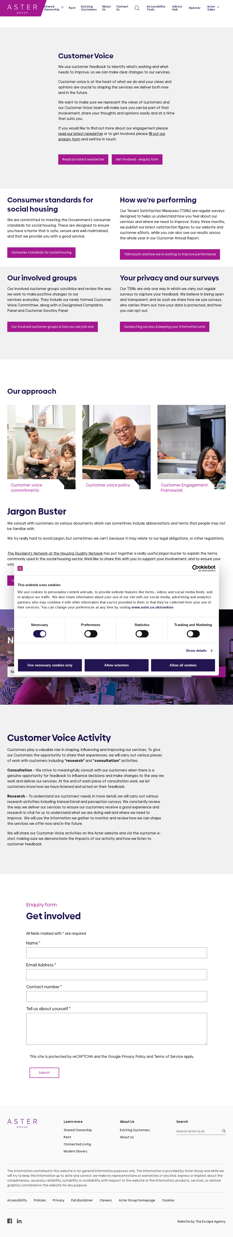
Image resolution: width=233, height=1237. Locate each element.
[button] (137, 8)
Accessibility (17, 1200)
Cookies (168, 1200)
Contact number (44, 987)
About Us (127, 1137)
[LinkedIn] (19, 1221)
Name (33, 943)
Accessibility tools (156, 8)
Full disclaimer (82, 1200)
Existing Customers (135, 1130)
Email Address (41, 965)
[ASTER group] (22, 10)
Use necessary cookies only (50, 665)
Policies (40, 1200)
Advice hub (177, 8)
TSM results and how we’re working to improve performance (170, 254)
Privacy (58, 1200)
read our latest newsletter (80, 133)
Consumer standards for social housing (41, 252)
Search (182, 1121)
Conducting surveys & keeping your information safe (164, 326)
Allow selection (116, 665)
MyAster (194, 8)
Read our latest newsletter (83, 159)
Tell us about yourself (48, 1009)
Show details (196, 650)
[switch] (90, 633)
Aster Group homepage (137, 1200)
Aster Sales (211, 8)
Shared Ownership (78, 1130)
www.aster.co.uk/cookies (153, 607)
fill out (154, 133)
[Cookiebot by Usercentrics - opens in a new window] (195, 568)
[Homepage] (32, 1124)
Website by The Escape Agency (201, 1221)
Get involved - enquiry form (137, 159)
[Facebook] (9, 1221)
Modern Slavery (75, 1151)
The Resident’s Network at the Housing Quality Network (55, 553)
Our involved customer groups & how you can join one (52, 326)
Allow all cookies (183, 665)
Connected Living (77, 1144)
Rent (67, 1137)
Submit (44, 1072)
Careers (106, 1200)
